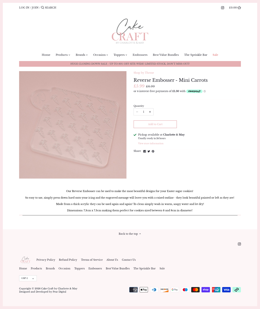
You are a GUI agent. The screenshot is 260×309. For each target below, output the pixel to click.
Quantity (139, 106)
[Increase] (150, 111)
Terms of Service (92, 259)
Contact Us (129, 259)
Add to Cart (155, 124)
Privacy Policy (45, 259)
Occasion (64, 268)
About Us (112, 259)
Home (23, 268)
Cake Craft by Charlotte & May (59, 288)
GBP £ (24, 278)
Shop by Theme (144, 72)
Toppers (79, 268)
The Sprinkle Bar (144, 268)
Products (36, 268)
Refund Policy (68, 259)
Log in (24, 7)
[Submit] (42, 7)
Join (35, 7)
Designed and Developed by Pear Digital (42, 291)
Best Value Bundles (118, 268)
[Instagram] (222, 7)
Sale (162, 268)
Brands (50, 268)
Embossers (95, 268)
